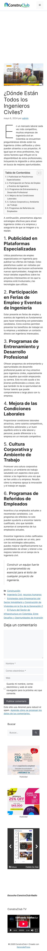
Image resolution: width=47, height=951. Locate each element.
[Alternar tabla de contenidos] (38, 173)
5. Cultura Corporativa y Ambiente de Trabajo (23, 203)
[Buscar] (35, 733)
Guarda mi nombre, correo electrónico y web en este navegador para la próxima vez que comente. (24, 689)
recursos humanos (32, 594)
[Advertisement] (23, 34)
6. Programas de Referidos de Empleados (20, 209)
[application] (23, 924)
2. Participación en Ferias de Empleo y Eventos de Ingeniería (23, 184)
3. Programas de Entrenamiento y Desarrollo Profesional (22, 191)
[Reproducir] (11, 930)
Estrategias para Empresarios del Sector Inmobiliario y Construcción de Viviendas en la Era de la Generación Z (23, 602)
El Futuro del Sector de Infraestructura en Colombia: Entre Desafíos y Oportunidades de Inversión (23, 614)
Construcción (13, 591)
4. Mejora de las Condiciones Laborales (20, 197)
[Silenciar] (32, 930)
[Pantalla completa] (36, 930)
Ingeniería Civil (14, 594)
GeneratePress (23, 947)
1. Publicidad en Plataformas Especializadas (20, 178)
